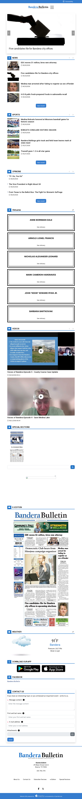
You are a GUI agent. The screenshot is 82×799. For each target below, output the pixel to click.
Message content (17, 700)
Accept (75, 795)
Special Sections (64, 779)
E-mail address (16, 722)
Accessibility (69, 1)
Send (10, 739)
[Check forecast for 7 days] (21, 645)
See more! (41, 105)
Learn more (65, 795)
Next (73, 33)
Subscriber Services (40, 779)
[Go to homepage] (38, 7)
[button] (73, 210)
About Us (17, 779)
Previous (8, 33)
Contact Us (26, 779)
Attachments (13, 730)
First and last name (15, 713)
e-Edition (53, 779)
